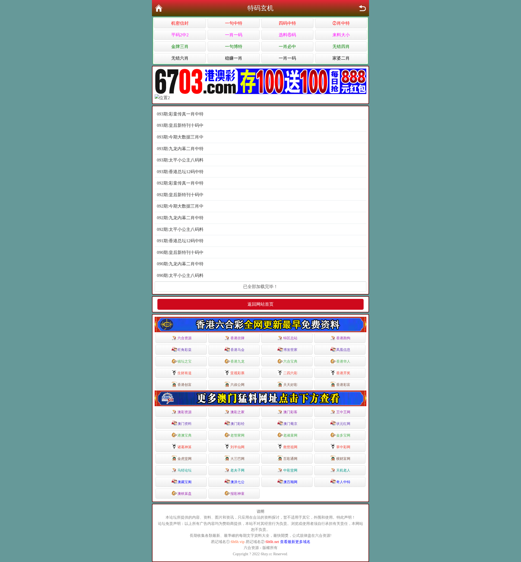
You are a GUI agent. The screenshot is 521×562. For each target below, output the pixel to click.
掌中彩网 (343, 447)
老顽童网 (290, 435)
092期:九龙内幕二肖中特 (180, 217)
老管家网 (237, 435)
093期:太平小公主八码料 (180, 160)
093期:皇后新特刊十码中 (180, 125)
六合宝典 (290, 361)
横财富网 (343, 459)
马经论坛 (184, 470)
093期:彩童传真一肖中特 (180, 114)
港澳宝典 (184, 435)
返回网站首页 (260, 304)
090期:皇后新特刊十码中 (180, 252)
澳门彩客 (290, 412)
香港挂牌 (237, 338)
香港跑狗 (343, 338)
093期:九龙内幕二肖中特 (180, 148)
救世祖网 (290, 447)
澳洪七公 (237, 482)
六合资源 (184, 338)
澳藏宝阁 (184, 482)
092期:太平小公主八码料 (180, 229)
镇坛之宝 (184, 361)
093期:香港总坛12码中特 (180, 171)
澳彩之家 (237, 412)
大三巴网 (237, 459)
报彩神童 (237, 494)
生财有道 (184, 373)
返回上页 (362, 8)
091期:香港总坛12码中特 (180, 240)
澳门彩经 (237, 424)
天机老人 (343, 470)
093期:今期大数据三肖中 (180, 137)
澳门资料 (184, 424)
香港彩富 (343, 385)
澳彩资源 (184, 412)
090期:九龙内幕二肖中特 (180, 263)
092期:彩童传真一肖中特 (180, 183)
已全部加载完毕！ (260, 286)
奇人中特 (343, 482)
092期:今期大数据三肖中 (180, 206)
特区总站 (290, 338)
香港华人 (343, 361)
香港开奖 (343, 373)
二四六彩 (290, 373)
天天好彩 (290, 385)
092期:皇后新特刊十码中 (180, 194)
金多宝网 (343, 435)
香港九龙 (237, 361)
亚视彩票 (237, 373)
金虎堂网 (184, 459)
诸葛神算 (184, 447)
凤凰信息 (343, 350)
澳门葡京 (290, 424)
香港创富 (184, 385)
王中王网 (343, 412)
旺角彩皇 (184, 350)
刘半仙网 (237, 447)
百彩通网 (290, 459)
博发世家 (290, 350)
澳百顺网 (290, 482)
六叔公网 (237, 385)
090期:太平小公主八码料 (180, 275)
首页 (159, 8)
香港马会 (237, 350)
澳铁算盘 (184, 494)
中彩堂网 (290, 470)
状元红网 (343, 424)
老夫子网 (237, 470)
